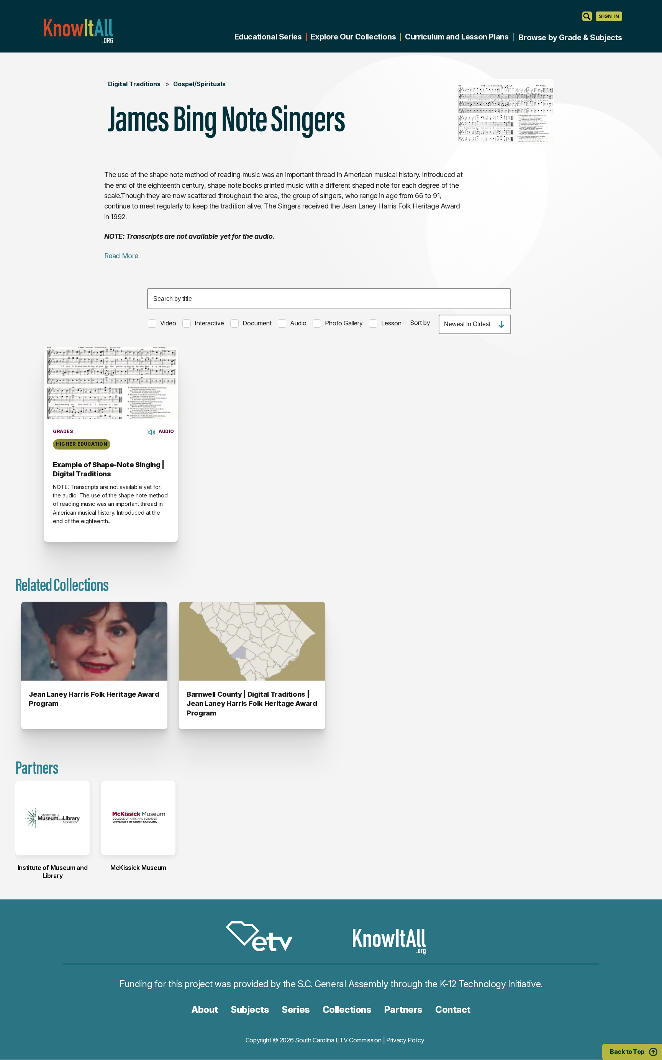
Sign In (609, 16)
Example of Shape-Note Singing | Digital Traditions (108, 469)
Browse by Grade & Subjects (570, 37)
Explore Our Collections (353, 36)
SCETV (263, 937)
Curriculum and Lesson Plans (456, 36)
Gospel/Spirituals (199, 84)
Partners (403, 1009)
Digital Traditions (134, 84)
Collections (347, 1009)
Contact (452, 1009)
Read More (121, 256)
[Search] (587, 16)
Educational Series (268, 36)
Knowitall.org (78, 31)
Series (296, 1009)
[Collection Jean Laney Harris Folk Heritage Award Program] (94, 641)
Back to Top (627, 1051)
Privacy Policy (405, 1040)
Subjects (250, 1009)
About (205, 1009)
